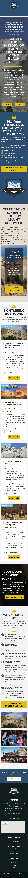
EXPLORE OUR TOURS (14, 252)
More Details (14, 378)
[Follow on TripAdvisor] (14, 813)
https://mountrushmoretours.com (15, 810)
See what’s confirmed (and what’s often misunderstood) (16, 32)
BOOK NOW (20, 104)
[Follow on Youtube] (11, 813)
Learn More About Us (14, 597)
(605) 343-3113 (15, 778)
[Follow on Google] (16, 813)
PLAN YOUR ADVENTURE (14, 289)
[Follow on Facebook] (9, 813)
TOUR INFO (7, 104)
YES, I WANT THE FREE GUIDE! (14, 169)
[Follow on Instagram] (19, 813)
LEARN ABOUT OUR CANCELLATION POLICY (14, 705)
